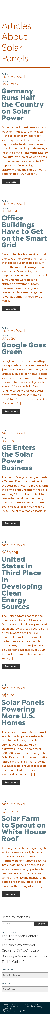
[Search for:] (18, 923)
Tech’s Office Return (17, 962)
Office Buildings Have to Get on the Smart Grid (24, 232)
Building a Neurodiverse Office (25, 956)
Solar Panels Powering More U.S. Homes (23, 713)
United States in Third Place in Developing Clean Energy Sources (22, 583)
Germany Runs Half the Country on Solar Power (23, 105)
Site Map (23, 1011)
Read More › (11, 182)
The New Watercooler (18, 945)
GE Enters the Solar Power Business (19, 458)
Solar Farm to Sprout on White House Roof (24, 829)
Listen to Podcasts (16, 917)
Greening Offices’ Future (20, 950)
